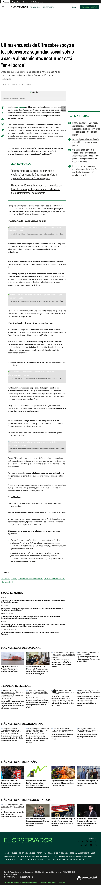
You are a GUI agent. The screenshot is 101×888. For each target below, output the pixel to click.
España (25, 2)
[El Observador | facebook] (83, 841)
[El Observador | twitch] (95, 845)
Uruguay (6, 2)
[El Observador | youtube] (91, 841)
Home (6, 853)
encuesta (20, 107)
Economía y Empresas (79, 853)
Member (14, 853)
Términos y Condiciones (47, 883)
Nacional (35, 7)
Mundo (21, 856)
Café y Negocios (61, 853)
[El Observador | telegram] (91, 845)
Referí (40, 853)
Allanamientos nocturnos (54, 578)
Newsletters (44, 860)
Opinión (61, 856)
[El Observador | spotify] (86, 845)
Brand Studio (10, 856)
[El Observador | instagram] (87, 841)
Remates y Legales (84, 856)
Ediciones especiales (13, 860)
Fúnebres (70, 856)
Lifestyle (52, 856)
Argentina (16, 2)
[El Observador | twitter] (79, 841)
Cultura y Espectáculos (36, 856)
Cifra (14, 578)
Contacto (61, 883)
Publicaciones (30, 860)
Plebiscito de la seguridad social (30, 578)
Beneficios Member (27, 853)
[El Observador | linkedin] (81, 845)
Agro (93, 853)
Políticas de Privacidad (28, 883)
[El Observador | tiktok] (95, 841)
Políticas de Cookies (11, 883)
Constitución (7, 582)
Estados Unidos (37, 2)
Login (74, 7)
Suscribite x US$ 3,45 (89, 7)
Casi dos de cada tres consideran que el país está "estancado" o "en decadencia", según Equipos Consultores (30, 633)
